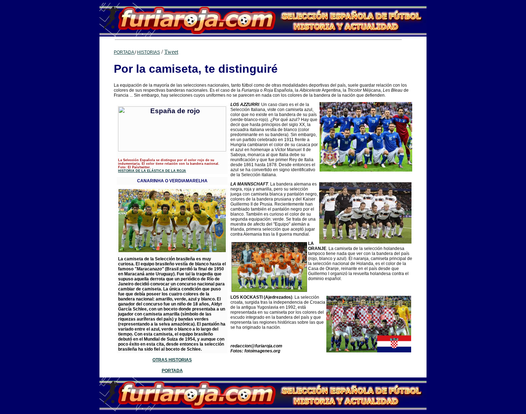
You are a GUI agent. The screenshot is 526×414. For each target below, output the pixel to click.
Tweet (171, 52)
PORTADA (124, 52)
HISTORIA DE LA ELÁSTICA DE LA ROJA (152, 171)
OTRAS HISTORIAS (172, 359)
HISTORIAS (148, 52)
